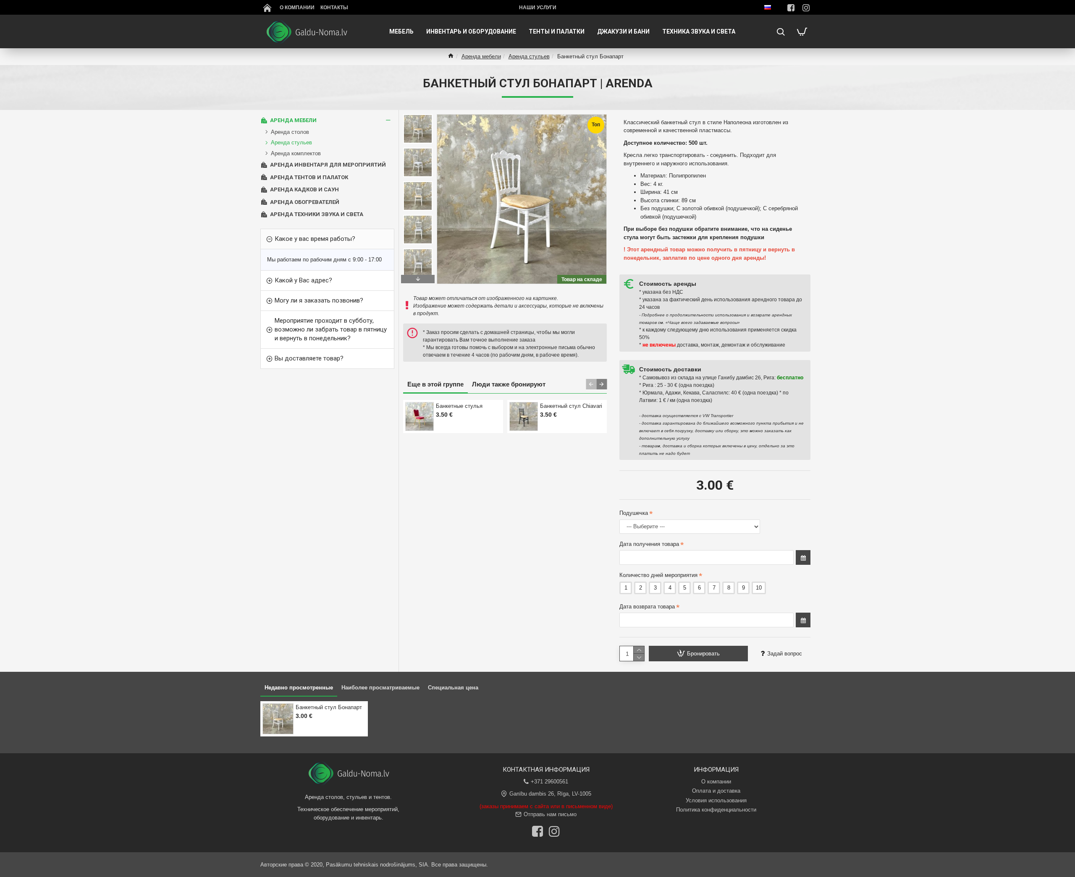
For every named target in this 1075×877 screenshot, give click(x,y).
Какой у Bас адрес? (303, 280)
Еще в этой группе (435, 384)
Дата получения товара (649, 544)
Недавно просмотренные (299, 687)
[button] (418, 116)
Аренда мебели (481, 56)
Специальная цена (453, 687)
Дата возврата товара (647, 606)
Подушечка (633, 513)
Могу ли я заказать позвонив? (319, 300)
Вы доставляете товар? (309, 358)
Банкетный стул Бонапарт (329, 707)
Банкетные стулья (459, 406)
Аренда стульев (529, 56)
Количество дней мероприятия (658, 575)
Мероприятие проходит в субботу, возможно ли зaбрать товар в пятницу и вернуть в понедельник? (331, 329)
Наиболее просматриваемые (380, 687)
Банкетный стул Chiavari (571, 406)
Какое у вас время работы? (315, 239)
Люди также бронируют (508, 384)
